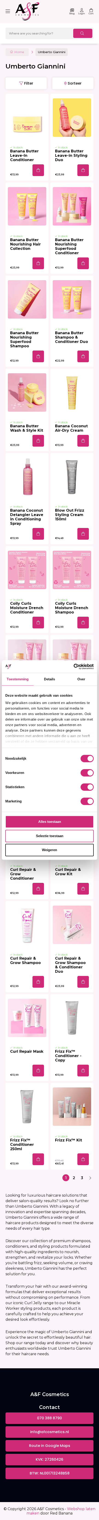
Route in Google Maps (49, 1445)
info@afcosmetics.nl (49, 1431)
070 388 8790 (49, 1418)
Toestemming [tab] (18, 679)
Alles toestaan (49, 822)
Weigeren (49, 850)
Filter (28, 83)
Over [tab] (81, 679)
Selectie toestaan (49, 836)
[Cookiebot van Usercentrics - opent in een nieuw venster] (73, 667)
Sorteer (75, 83)
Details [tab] (49, 679)
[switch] (87, 772)
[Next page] (90, 1177)
